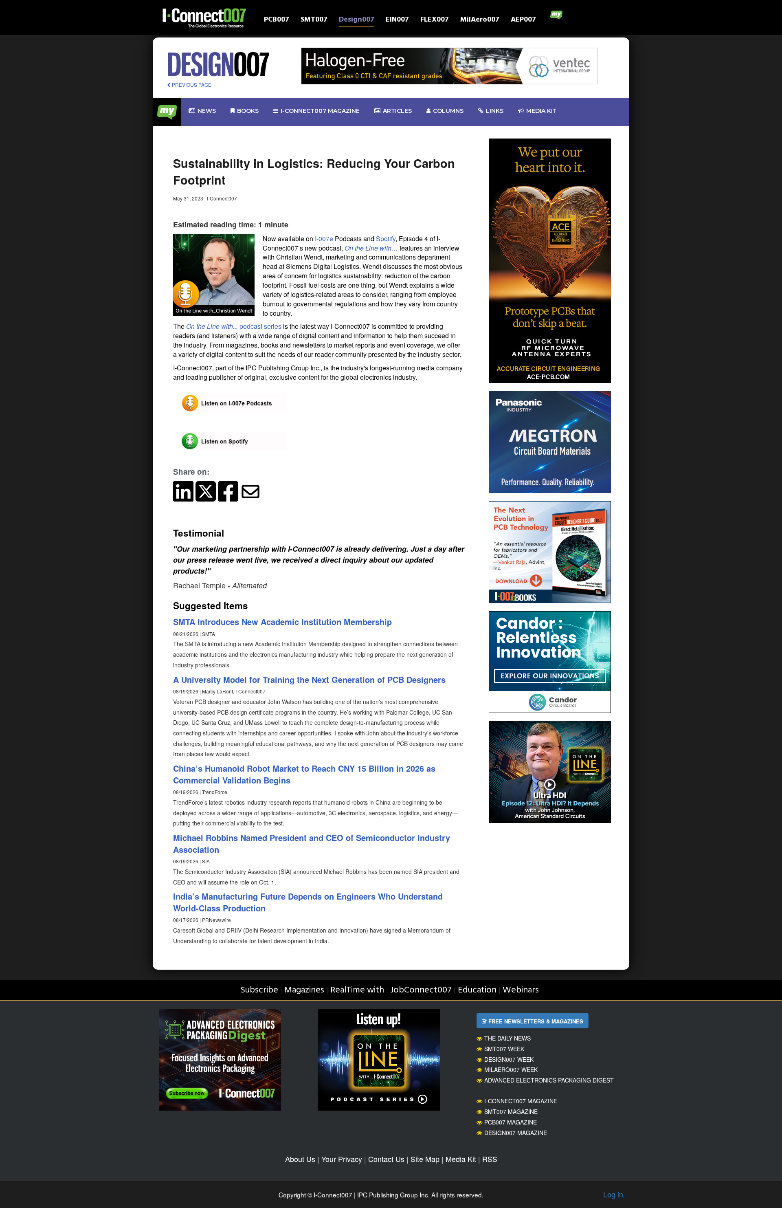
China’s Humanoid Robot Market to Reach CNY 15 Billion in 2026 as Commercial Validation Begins (304, 774)
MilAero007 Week (511, 1069)
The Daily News (507, 1038)
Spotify (385, 238)
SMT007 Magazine (511, 1111)
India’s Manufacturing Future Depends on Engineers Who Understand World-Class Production (308, 902)
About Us (300, 1158)
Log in (613, 1194)
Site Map (425, 1158)
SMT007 (314, 20)
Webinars (521, 990)
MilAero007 (479, 20)
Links (494, 110)
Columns (448, 110)
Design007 (356, 20)
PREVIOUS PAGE (191, 84)
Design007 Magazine (515, 1133)
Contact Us (386, 1158)
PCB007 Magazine (510, 1122)
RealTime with (357, 990)
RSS (489, 1158)
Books (248, 110)
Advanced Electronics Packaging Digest (549, 1080)
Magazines (304, 990)
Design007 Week (509, 1059)
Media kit (541, 110)
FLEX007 (434, 20)
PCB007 (276, 20)
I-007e (324, 238)
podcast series (233, 326)
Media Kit (461, 1158)
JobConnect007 (421, 990)
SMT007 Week (504, 1049)
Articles (397, 110)
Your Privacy (341, 1158)
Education (477, 990)
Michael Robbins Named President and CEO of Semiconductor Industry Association (311, 843)
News (207, 110)
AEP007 (523, 20)
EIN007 (397, 20)
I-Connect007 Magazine (320, 110)
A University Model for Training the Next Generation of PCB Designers (309, 679)
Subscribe (259, 990)
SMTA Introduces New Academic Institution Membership (282, 621)
